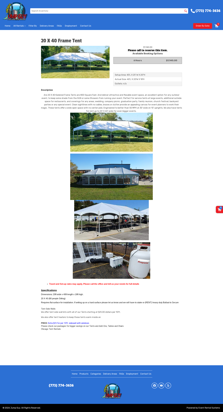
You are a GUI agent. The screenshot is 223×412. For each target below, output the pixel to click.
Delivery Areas (47, 26)
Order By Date (202, 26)
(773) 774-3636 (61, 385)
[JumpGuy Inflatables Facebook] (154, 385)
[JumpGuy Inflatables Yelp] (168, 385)
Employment (71, 26)
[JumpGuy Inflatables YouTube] (161, 385)
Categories (95, 374)
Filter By (33, 26)
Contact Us (85, 26)
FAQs (59, 26)
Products (83, 374)
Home (7, 26)
